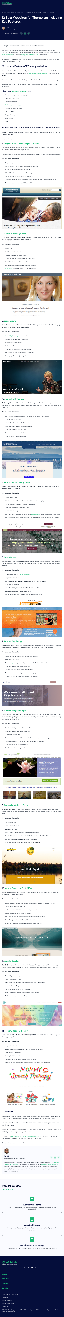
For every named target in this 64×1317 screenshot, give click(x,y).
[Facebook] (28, 1268)
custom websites (7, 55)
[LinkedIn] (32, 1268)
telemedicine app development (38, 73)
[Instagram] (35, 1268)
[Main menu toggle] (60, 3)
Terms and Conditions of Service (10, 1294)
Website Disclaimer (7, 1300)
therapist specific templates (29, 55)
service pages (35, 514)
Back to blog (7, 12)
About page (8, 268)
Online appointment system (13, 105)
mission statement (24, 574)
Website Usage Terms (8, 1303)
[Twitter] (25, 1268)
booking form (12, 663)
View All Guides (7, 1190)
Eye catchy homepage (12, 336)
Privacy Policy (5, 1297)
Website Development (17, 12)
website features (20, 91)
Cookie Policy (5, 1306)
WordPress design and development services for (26, 1136)
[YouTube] (39, 1268)
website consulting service (49, 1164)
